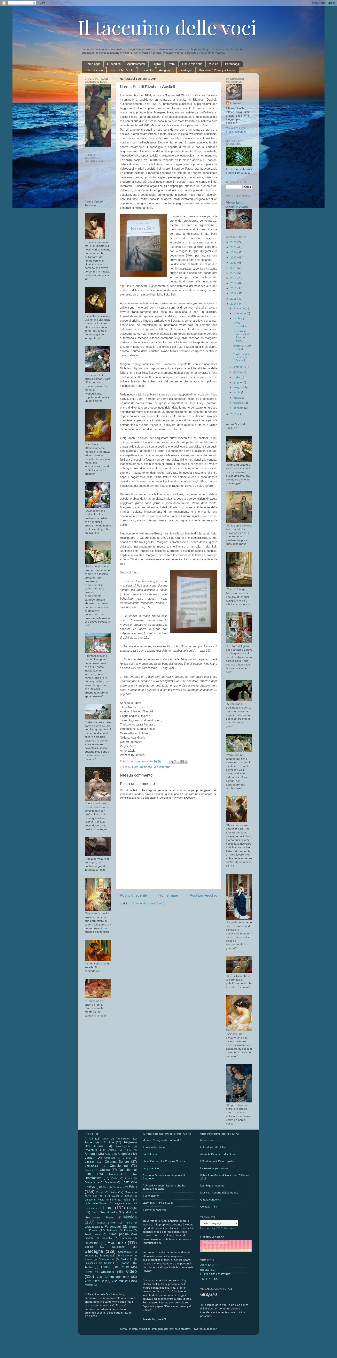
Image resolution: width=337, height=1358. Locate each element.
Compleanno (119, 1165)
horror (113, 1199)
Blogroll (156, 63)
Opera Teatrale (92, 1226)
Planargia (132, 1227)
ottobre (238, 318)
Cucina (105, 1169)
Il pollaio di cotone (154, 1147)
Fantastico (110, 1182)
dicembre (239, 308)
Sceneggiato (125, 1252)
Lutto (95, 1212)
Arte (111, 1142)
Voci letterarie (161, 766)
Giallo (113, 1192)
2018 (233, 283)
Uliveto (88, 1272)
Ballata (128, 1150)
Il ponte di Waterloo (154, 1209)
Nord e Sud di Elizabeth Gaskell (241, 357)
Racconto (126, 1238)
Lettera (93, 1208)
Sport (107, 1263)
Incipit (126, 1199)
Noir (113, 1222)
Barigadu (109, 1154)
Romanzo (146, 766)
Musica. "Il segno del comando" (162, 1140)
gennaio (238, 407)
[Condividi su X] (179, 762)
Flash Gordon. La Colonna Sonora (164, 1161)
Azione (112, 1150)
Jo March (205, 125)
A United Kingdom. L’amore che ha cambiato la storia (164, 1187)
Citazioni (90, 1161)
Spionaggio (91, 1263)
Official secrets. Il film (213, 1147)
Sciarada (89, 1255)
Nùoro (128, 1222)
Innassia (235, 103)
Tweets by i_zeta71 (154, 1319)
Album (105, 1138)
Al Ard (89, 1138)
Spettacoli (126, 1259)
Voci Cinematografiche (113, 1276)
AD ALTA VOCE (209, 1265)
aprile (237, 392)
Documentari (117, 1174)
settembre (240, 366)
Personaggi (232, 63)
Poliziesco (112, 1230)
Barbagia (91, 1153)
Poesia (93, 1230)
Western (89, 1285)
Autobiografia (123, 1146)
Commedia (91, 1165)
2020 (233, 273)
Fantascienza (92, 1182)
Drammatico (93, 1178)
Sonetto (88, 1259)
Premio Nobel (93, 1234)
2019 (233, 278)
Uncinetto (146, 70)
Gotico (128, 1196)
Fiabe (105, 1187)
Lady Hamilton (151, 1168)
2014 (233, 303)
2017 (233, 288)
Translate (229, 1228)
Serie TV (128, 1255)
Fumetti (100, 1192)
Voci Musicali (121, 1281)
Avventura (91, 1149)
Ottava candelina (210, 1199)
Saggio (89, 1246)
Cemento (127, 1158)
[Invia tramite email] (171, 762)
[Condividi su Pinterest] (186, 762)
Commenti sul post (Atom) (148, 903)
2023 (233, 257)
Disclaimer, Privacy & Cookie (217, 70)
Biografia (124, 1153)
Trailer (124, 1267)
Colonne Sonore (117, 1161)
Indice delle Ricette (122, 70)
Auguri (98, 1146)
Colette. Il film (208, 1206)
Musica (213, 63)
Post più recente (133, 895)
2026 (233, 242)
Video (131, 1271)
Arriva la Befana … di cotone (218, 1154)
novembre (240, 313)
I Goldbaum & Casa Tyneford (218, 1161)
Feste (125, 1182)
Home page (92, 63)
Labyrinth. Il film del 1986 (158, 1202)
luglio (237, 377)
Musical (101, 1222)
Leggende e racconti (125, 1203)
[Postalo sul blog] (175, 762)
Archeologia (92, 1142)
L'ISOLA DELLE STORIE (215, 1274)
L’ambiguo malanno (212, 1185)
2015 (233, 298)
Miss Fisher (207, 1140)
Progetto (89, 1238)
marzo (237, 397)
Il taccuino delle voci (167, 27)
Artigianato (130, 1142)
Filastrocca (118, 1187)
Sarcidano (118, 1246)
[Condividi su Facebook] (182, 762)
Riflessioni (92, 1243)
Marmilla (111, 1212)
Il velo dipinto (151, 1195)
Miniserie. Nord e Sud (242, 347)
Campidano (109, 1158)
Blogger (211, 1328)
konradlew (184, 1328)
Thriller (105, 1267)
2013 (233, 414)
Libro (135, 766)
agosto (238, 372)
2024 (233, 252)
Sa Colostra (150, 1154)
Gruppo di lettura (94, 1199)
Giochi (115, 1196)
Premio (128, 1230)
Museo (110, 1217)
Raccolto (107, 1238)
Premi (171, 63)
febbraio (238, 402)
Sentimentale (107, 1255)
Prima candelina (240, 324)
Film (133, 1186)
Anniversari (122, 1138)
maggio (238, 387)
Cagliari (89, 1157)
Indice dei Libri (94, 70)
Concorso (89, 1170)
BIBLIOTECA (208, 1269)
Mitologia (96, 1217)
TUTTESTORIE (209, 1279)
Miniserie (131, 1212)
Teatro (89, 1267)
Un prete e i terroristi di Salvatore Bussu (241, 336)
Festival (90, 1187)
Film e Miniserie (192, 63)
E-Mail (114, 1178)
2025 (233, 247)
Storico (125, 1263)
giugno (238, 382)
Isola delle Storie (95, 1203)
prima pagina (119, 1234)
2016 (233, 293)
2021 (233, 267)
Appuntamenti (136, 63)
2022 (233, 262)
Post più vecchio (203, 895)
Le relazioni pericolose (214, 1168)
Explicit (128, 1178)
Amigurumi (166, 70)
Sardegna (186, 70)
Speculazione (106, 1259)
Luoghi (132, 1208)
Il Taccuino (114, 63)
